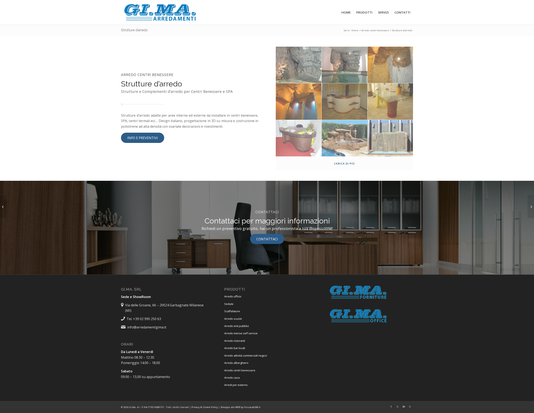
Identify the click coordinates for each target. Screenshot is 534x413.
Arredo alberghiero (236, 363)
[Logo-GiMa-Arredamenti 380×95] (160, 12)
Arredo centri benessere (239, 370)
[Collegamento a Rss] (410, 406)
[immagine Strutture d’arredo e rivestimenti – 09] (390, 138)
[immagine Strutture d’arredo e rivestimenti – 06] (390, 101)
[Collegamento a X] (397, 406)
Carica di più (344, 163)
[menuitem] (346, 12)
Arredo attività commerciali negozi (245, 355)
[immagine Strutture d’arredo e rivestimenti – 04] (299, 101)
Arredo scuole (233, 319)
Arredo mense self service (241, 333)
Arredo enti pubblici (236, 326)
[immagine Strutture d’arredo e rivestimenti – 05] (345, 101)
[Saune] (3, 206)
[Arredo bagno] (531, 206)
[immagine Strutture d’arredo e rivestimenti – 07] (299, 138)
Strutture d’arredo (134, 30)
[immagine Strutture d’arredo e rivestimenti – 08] (345, 138)
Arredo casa (232, 377)
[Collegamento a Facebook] (391, 406)
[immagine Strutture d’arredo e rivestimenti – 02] (345, 65)
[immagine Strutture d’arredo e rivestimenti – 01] (299, 65)
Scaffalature (232, 311)
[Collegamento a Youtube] (403, 406)
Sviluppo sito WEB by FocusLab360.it (240, 407)
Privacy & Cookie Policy (204, 407)
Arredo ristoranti (234, 341)
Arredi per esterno (236, 385)
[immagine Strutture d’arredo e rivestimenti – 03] (390, 65)
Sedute (228, 304)
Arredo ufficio (232, 296)
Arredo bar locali (234, 348)
